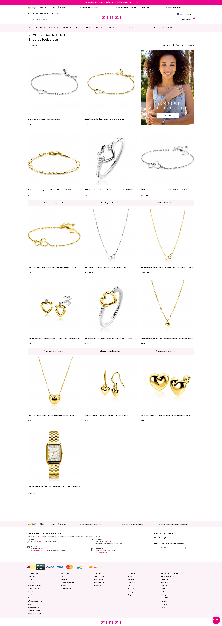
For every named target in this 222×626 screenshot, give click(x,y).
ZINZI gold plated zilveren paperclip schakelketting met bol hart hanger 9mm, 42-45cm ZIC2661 (167, 338)
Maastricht (164, 598)
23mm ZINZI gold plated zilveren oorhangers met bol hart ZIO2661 (106, 415)
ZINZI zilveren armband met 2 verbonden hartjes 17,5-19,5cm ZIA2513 (164, 190)
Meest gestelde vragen (35, 613)
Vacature (64, 579)
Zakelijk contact (99, 576)
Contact (30, 579)
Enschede (164, 604)
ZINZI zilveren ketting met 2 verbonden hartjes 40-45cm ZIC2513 (105, 267)
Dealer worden (99, 579)
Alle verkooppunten (167, 576)
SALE (153, 28)
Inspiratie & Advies (34, 610)
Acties (30, 604)
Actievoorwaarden (34, 607)
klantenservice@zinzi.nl (39, 550)
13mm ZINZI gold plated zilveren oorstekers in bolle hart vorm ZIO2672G (165, 415)
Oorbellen (53, 28)
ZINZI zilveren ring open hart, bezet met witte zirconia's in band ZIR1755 (108, 190)
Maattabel (31, 592)
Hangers (112, 28)
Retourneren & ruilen (35, 585)
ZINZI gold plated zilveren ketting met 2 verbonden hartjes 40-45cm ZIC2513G (167, 267)
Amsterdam (165, 579)
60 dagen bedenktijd (174, 7)
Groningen (164, 595)
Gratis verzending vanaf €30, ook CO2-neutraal (133, 7)
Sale (129, 598)
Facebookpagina (101, 552)
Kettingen (100, 28)
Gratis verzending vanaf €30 (133, 524)
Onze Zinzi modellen (68, 582)
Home (42, 35)
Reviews (64, 592)
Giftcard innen (99, 582)
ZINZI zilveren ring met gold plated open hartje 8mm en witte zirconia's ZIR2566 (108, 338)
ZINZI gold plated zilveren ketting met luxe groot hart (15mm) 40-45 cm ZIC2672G (52, 416)
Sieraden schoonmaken (35, 595)
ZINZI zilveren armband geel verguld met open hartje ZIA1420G (105, 119)
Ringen (78, 28)
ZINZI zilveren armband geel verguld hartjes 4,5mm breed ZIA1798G (50, 190)
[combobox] (49, 19)
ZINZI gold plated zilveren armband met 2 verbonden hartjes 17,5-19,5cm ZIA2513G (52, 267)
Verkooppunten (165, 28)
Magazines (64, 585)
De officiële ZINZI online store (92, 7)
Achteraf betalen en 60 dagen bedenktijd (174, 524)
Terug (34, 35)
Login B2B (97, 585)
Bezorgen (31, 582)
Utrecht (163, 589)
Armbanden (66, 28)
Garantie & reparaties (35, 589)
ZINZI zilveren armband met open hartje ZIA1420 (44, 119)
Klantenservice (33, 576)
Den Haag (164, 585)
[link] (189, 14)
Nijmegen (164, 601)
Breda (163, 607)
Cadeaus (131, 28)
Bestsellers (40, 28)
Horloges (88, 28)
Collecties (143, 28)
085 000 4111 (55, 14)
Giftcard (30, 598)
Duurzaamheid (66, 589)
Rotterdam (164, 582)
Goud (122, 28)
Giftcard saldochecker (35, 601)
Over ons (64, 576)
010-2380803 (39, 14)
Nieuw (29, 28)
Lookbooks (50, 35)
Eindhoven (164, 592)
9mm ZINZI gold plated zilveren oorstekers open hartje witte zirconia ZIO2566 (54, 338)
